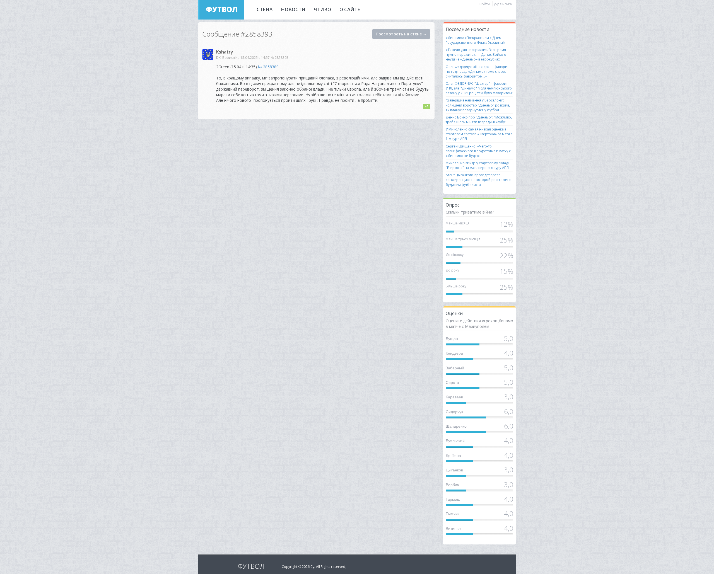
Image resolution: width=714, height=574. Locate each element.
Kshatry (224, 52)
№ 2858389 (268, 66)
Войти (484, 4)
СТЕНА (264, 9)
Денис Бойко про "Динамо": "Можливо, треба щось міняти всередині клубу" (479, 119)
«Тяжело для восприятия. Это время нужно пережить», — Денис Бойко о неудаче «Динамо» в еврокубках (476, 54)
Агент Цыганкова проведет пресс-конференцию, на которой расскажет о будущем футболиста (479, 180)
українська (503, 4)
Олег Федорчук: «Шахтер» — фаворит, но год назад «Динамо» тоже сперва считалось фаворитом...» (478, 71)
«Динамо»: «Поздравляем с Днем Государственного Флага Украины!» (475, 40)
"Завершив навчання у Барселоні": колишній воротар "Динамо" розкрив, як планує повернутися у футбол (478, 105)
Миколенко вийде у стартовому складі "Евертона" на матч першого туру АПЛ (477, 165)
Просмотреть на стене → (401, 34)
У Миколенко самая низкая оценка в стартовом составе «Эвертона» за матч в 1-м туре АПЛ (479, 134)
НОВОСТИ (293, 9)
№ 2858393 (279, 57)
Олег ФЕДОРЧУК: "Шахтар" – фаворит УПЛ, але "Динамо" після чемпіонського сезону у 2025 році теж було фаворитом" (479, 88)
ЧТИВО (322, 9)
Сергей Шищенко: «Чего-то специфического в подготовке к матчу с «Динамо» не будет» (478, 151)
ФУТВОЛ (222, 9)
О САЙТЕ (349, 9)
